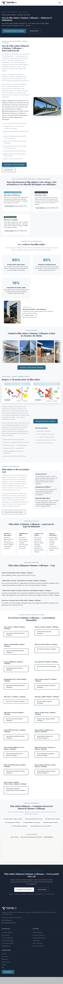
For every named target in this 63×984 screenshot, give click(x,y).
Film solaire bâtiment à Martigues (19, 826)
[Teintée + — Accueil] (9, 3)
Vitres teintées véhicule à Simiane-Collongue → (15, 634)
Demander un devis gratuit (24, 889)
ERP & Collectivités (37, 943)
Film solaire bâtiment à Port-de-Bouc (31, 822)
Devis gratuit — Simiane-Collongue (14, 164)
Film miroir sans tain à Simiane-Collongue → (14, 719)
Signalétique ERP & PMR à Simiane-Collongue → (15, 686)
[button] (10, 351)
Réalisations (5, 959)
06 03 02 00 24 (34, 31)
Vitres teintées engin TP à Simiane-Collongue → (46, 686)
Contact (4, 964)
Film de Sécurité (6, 935)
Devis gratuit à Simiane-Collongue (14, 31)
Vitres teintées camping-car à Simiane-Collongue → (45, 737)
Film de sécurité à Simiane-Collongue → (44, 632)
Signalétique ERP (6, 946)
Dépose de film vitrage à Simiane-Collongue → (46, 719)
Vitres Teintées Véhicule (8, 943)
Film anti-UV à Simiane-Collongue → (16, 701)
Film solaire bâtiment (12, 12)
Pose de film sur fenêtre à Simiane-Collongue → (15, 737)
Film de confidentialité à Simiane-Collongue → (15, 651)
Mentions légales (6, 982)
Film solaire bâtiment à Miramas (50, 822)
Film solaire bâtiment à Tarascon (12, 822)
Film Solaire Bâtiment (7, 932)
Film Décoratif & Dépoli (8, 940)
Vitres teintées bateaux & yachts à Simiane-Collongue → (46, 772)
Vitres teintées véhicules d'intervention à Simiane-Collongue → (15, 790)
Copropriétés (36, 940)
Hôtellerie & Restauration (39, 938)
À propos (4, 954)
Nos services (5, 956)
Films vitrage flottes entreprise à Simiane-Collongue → (46, 754)
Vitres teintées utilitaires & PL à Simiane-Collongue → (14, 754)
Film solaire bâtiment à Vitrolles (52, 819)
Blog (3, 967)
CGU (12, 982)
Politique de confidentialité (21, 982)
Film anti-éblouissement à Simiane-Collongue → (15, 772)
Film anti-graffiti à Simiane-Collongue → (44, 702)
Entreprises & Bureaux (38, 935)
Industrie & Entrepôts (38, 946)
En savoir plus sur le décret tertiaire (13, 512)
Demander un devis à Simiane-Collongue (31, 367)
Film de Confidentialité (7, 938)
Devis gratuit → (8, 972)
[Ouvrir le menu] (59, 3)
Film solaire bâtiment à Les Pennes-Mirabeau (40, 826)
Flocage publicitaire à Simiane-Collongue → (14, 669)
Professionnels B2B (37, 932)
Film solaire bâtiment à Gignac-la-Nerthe (12, 819)
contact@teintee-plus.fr (10, 922)
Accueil (3, 12)
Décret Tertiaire (6, 962)
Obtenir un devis (29, 315)
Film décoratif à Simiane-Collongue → (46, 649)
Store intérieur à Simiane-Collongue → (46, 667)
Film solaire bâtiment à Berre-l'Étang (33, 819)
